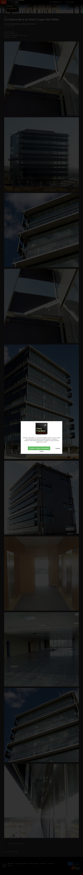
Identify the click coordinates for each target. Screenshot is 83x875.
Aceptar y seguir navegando (39, 448)
